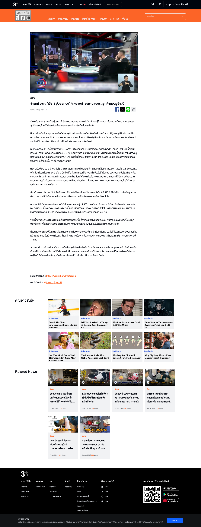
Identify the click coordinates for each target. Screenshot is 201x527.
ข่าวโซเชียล (75, 19)
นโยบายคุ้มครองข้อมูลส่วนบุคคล (87, 501)
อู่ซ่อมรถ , (48, 282)
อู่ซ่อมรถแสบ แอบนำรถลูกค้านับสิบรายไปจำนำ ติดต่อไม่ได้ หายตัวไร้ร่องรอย (61, 398)
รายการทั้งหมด (40, 487)
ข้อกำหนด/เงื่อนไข (82, 511)
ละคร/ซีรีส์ (24, 487)
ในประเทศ (51, 19)
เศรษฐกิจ (103, 19)
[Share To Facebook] (117, 109)
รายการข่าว (53, 491)
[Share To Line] (128, 109)
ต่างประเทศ (114, 19)
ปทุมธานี (57, 282)
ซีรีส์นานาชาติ (25, 491)
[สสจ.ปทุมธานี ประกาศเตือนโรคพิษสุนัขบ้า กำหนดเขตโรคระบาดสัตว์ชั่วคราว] (63, 424)
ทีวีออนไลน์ (68, 487)
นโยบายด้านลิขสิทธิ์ (83, 496)
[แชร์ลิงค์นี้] (133, 109)
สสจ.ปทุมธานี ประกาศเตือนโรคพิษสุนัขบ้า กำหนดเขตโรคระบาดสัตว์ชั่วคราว (62, 445)
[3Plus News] (29, 16)
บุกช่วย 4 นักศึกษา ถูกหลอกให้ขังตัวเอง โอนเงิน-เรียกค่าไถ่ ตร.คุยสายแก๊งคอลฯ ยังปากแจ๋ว (159, 398)
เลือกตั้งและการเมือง (89, 19)
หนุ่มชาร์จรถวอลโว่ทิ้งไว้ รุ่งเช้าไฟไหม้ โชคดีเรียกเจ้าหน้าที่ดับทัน (95, 398)
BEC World (80, 487)
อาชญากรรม (63, 19)
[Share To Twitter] (122, 109)
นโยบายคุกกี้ (80, 506)
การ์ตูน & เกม (25, 496)
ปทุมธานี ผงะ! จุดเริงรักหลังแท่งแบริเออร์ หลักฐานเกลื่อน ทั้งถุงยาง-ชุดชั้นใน (127, 398)
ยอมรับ (174, 520)
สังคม (52, 389)
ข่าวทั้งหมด (52, 487)
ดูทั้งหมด (125, 19)
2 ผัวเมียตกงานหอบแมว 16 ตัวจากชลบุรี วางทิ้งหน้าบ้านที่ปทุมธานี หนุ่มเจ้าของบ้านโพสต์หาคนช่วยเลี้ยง (95, 445)
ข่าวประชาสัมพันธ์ (55, 496)
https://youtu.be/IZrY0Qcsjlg (61, 276)
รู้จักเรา (79, 491)
